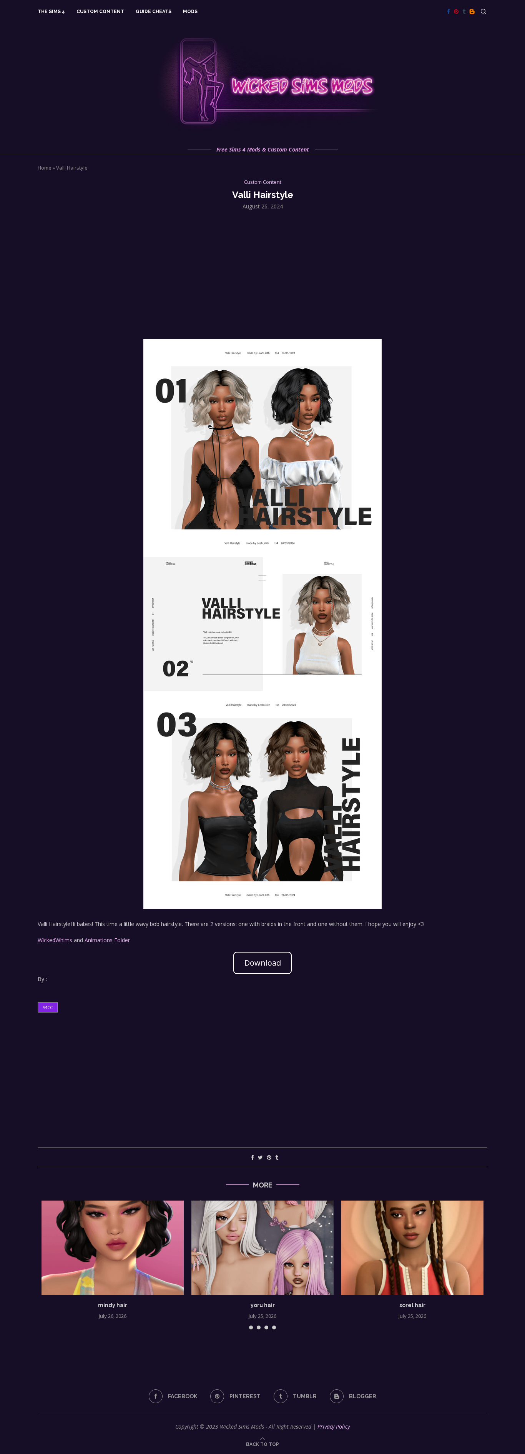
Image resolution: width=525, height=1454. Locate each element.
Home (45, 167)
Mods (190, 11)
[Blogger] (472, 11)
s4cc (48, 1007)
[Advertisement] (262, 274)
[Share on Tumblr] (276, 1157)
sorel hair (412, 1305)
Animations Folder (107, 940)
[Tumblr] (463, 11)
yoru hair (263, 1305)
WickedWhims (55, 940)
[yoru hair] (262, 1248)
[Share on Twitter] (260, 1157)
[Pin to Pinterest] (269, 1157)
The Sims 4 (51, 11)
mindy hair (112, 1305)
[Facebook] (448, 11)
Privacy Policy (333, 1426)
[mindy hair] (113, 1248)
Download (262, 963)
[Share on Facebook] (252, 1157)
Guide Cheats (153, 11)
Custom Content (100, 11)
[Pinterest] (456, 11)
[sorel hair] (412, 1248)
